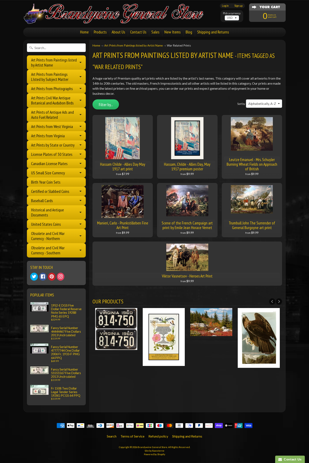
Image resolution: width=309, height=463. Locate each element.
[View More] (116, 347)
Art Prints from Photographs (52, 88)
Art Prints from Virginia (48, 136)
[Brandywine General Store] (118, 18)
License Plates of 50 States (51, 154)
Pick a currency (232, 13)
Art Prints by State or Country (53, 145)
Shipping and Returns (213, 32)
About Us (118, 32)
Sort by (241, 103)
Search (111, 436)
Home (84, 32)
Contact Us (138, 32)
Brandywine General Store (152, 447)
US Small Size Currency (48, 173)
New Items (172, 32)
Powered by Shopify (154, 454)
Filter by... (106, 104)
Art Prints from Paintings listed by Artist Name (54, 62)
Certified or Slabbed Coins (50, 191)
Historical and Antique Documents (47, 212)
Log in (225, 5)
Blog (189, 32)
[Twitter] (34, 277)
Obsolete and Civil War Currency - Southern (48, 250)
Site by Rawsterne (154, 450)
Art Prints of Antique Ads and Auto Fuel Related (52, 114)
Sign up (238, 5)
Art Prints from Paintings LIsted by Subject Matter (49, 77)
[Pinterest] (51, 277)
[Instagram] (60, 277)
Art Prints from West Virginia (52, 126)
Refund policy (158, 436)
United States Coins (46, 224)
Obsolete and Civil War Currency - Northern (48, 236)
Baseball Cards (42, 200)
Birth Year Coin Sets (45, 182)
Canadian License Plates (49, 163)
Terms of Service (132, 436)
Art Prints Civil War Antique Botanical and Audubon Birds (52, 100)
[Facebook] (43, 277)
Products (100, 32)
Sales (155, 32)
